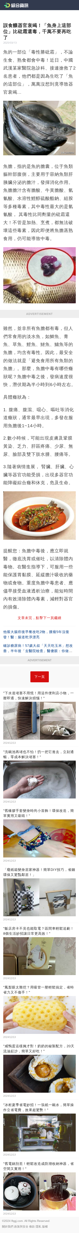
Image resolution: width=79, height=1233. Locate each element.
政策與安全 (21, 1226)
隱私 (38, 1226)
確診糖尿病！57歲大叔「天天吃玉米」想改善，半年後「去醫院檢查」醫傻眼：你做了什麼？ (38, 651)
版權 (45, 1226)
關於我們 (7, 1226)
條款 (32, 1226)
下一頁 (39, 676)
